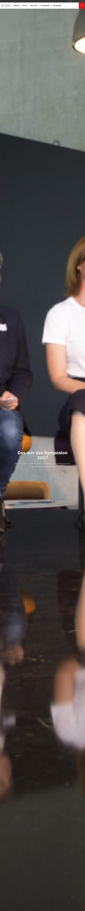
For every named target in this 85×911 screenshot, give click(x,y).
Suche (82, 5)
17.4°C (74, 1)
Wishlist (80, 1)
